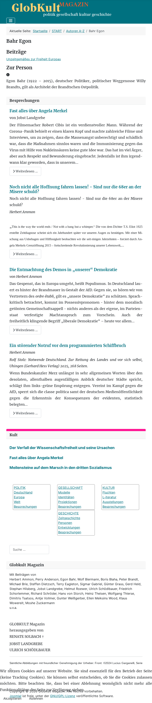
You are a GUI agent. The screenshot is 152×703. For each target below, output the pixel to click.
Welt (17, 502)
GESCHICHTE (68, 513)
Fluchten (109, 492)
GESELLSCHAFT (70, 488)
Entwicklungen (69, 527)
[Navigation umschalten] (10, 21)
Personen (65, 523)
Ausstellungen (113, 502)
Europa (19, 497)
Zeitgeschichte (69, 518)
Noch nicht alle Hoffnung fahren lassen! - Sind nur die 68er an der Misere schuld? (75, 189)
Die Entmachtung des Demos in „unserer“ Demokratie (63, 269)
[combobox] (29, 549)
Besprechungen (69, 507)
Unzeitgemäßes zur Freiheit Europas (33, 59)
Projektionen (67, 502)
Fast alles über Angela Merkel (38, 110)
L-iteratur (109, 497)
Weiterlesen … (26, 171)
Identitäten (66, 497)
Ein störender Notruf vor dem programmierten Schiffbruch (68, 345)
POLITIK (20, 488)
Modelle (64, 492)
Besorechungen (25, 507)
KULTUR (109, 488)
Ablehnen (36, 698)
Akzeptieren (12, 698)
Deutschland (23, 492)
